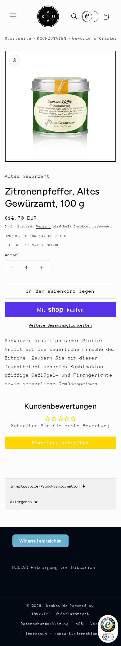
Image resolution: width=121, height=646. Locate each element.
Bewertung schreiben (60, 442)
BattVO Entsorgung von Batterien (54, 567)
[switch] (108, 637)
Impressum (36, 634)
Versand (43, 226)
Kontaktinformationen (79, 634)
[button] (13, 16)
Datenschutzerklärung (45, 624)
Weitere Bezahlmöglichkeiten (60, 325)
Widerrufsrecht (72, 614)
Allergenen (24, 502)
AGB (79, 624)
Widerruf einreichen (40, 540)
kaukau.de (57, 606)
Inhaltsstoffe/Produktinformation (47, 486)
